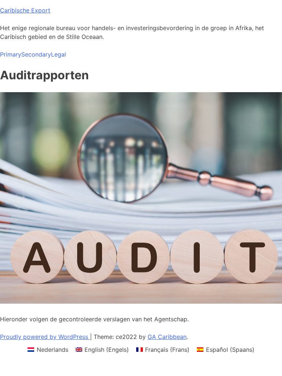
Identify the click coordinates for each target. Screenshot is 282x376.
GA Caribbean (167, 336)
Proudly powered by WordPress (45, 336)
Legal (58, 54)
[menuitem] (48, 349)
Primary (10, 54)
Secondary (36, 54)
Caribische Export (25, 10)
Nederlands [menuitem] (52, 349)
